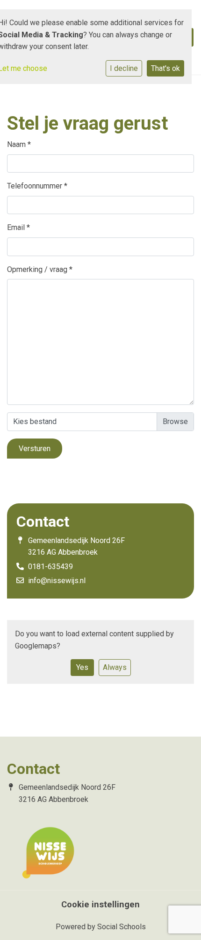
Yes (82, 667)
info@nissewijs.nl (57, 580)
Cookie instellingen (100, 904)
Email (18, 227)
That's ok (165, 68)
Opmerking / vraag (39, 269)
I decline (124, 68)
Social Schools (121, 926)
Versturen (34, 448)
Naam (19, 144)
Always (115, 667)
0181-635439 (50, 566)
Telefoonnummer (37, 185)
